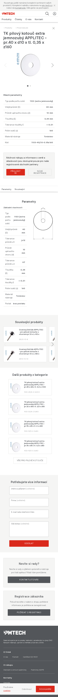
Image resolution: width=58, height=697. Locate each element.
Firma (18, 500)
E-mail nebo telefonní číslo (22, 512)
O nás (28, 19)
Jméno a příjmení (23, 489)
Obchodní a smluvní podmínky (14, 670)
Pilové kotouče (22, 28)
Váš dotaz (20, 524)
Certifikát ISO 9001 (30, 657)
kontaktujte (20, 8)
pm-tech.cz (47, 5)
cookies (6, 690)
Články (18, 19)
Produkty (8, 28)
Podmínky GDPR (37, 670)
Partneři (15, 657)
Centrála (6, 683)
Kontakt (39, 19)
